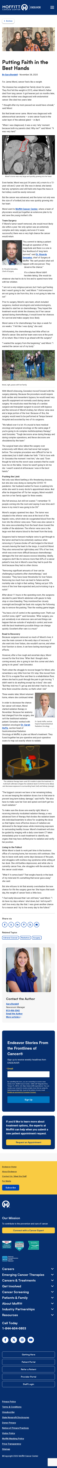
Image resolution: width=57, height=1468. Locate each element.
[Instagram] (22, 1340)
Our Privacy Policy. (43, 1092)
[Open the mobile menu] (52, 7)
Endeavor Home (9, 1167)
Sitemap (6, 1449)
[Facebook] (5, 1340)
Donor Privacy (9, 1423)
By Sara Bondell (10, 74)
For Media (6, 1181)
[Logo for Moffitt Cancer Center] (28, 1205)
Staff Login (28, 1384)
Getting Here (28, 1354)
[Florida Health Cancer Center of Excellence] (19, 1247)
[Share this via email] (36, 924)
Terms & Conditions (11, 1407)
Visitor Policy (8, 1433)
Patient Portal (28, 1362)
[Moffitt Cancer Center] (15, 7)
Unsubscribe (8, 1412)
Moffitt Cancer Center (27, 209)
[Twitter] (14, 1340)
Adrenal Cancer (10, 938)
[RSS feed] (30, 924)
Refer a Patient (28, 1369)
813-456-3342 (13, 1010)
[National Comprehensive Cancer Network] (10, 1259)
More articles (13, 1017)
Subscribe (11, 1187)
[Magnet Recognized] (33, 1247)
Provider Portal (28, 1376)
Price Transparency (11, 1444)
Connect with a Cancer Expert (28, 1230)
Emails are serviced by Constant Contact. (21, 1092)
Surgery (36, 938)
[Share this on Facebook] (4, 924)
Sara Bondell (12, 1004)
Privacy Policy (9, 1401)
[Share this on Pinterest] (24, 924)
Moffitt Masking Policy (13, 1438)
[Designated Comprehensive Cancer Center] (6, 1247)
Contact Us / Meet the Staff (14, 1176)
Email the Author (14, 1013)
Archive (9, 21)
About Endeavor (9, 1171)
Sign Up (28, 1099)
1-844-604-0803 (14, 1328)
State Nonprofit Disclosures (15, 1417)
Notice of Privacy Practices (15, 1428)
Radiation (25, 938)
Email (10, 1069)
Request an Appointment (28, 1142)
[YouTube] (31, 1340)
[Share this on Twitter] (11, 924)
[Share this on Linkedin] (17, 924)
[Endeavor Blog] (35, 7)
